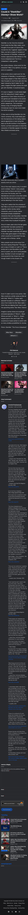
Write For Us (10, 903)
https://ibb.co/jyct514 (13, 502)
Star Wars (10, 332)
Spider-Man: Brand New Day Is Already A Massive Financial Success (18, 841)
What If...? (14, 335)
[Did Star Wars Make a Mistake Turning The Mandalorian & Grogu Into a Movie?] (21, 367)
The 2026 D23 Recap (16, 826)
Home (3, 5)
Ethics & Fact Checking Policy (10, 908)
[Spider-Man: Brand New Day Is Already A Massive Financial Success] (5, 841)
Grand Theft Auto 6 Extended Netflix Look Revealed (18, 820)
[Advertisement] (14, 149)
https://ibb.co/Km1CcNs (13, 615)
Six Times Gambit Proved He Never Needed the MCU (19, 391)
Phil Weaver (5, 18)
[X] (14, 356)
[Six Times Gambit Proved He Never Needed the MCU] (21, 384)
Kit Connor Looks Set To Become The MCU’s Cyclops (18, 833)
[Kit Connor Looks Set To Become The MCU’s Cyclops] (5, 835)
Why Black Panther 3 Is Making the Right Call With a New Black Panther (7, 391)
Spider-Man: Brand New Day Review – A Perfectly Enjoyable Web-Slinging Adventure (18, 849)
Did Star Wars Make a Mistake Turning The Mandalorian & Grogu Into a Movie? (21, 375)
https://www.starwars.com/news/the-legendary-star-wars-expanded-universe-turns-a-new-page (17, 707)
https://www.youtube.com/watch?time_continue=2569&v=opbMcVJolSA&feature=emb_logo (17, 758)
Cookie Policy (10, 905)
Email (3, 795)
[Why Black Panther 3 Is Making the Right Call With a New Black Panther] (7, 384)
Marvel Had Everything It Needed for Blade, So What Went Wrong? (7, 374)
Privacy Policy (21, 903)
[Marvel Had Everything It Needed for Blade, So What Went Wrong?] (7, 367)
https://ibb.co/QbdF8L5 (13, 561)
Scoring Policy (21, 908)
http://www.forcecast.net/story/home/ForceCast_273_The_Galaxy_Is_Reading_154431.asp (17, 657)
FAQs (4, 903)
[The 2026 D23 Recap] (5, 828)
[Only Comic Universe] (7, 2)
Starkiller (19, 332)
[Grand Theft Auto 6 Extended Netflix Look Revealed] (5, 821)
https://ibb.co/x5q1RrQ (13, 486)
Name (3, 789)
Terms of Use (17, 905)
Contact (15, 903)
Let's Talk (8, 5)
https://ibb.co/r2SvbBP (13, 682)
